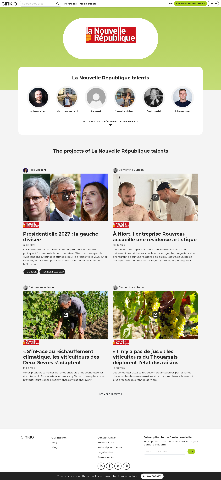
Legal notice (105, 452)
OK (191, 451)
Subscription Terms (110, 447)
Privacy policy (106, 457)
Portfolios (70, 3)
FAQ (54, 442)
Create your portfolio (190, 3)
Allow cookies (152, 476)
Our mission (58, 437)
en (171, 3)
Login (213, 3)
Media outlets (88, 3)
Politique (31, 271)
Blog (54, 447)
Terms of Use (106, 442)
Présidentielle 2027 (52, 271)
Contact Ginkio (107, 437)
